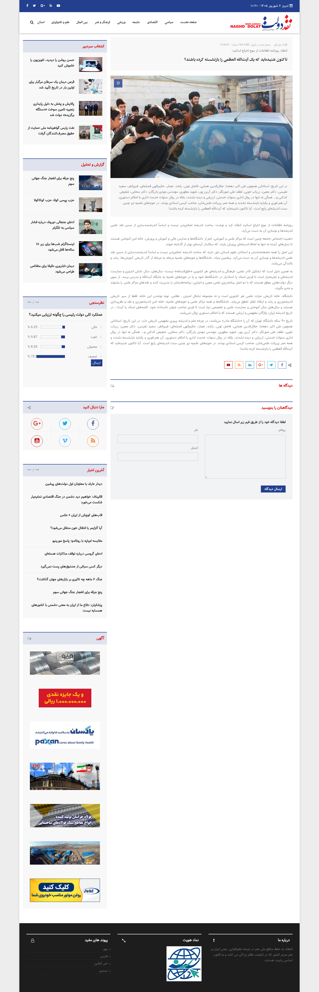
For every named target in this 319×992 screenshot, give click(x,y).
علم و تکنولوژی (60, 22)
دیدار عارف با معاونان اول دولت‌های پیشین (73, 483)
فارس (104, 956)
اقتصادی (152, 22)
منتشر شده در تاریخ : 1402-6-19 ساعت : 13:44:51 (245, 45)
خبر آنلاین (101, 963)
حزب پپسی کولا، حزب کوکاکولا (54, 200)
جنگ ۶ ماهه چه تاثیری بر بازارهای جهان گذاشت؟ (69, 579)
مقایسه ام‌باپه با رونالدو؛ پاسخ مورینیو (77, 540)
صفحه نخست (188, 22)
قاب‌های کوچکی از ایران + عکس (81, 515)
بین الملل (82, 22)
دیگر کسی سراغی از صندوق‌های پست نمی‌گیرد (71, 566)
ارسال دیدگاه (273, 489)
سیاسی (169, 22)
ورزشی (121, 22)
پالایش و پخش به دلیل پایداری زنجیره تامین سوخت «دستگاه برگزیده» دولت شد (53, 109)
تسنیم (103, 970)
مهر (105, 949)
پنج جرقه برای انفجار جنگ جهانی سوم (77, 592)
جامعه (136, 22)
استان (40, 22)
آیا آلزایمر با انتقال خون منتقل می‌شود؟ (76, 528)
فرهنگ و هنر (102, 22)
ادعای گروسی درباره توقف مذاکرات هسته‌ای (73, 553)
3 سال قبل (279, 45)
